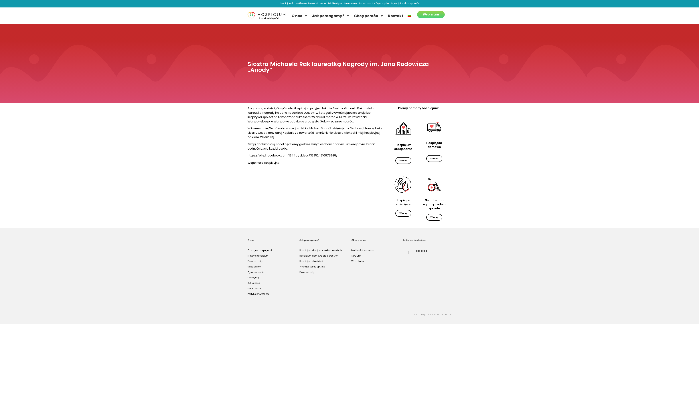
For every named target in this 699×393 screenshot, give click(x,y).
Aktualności (254, 283)
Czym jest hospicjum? (260, 250)
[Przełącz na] (409, 15)
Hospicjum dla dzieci (311, 261)
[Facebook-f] (408, 252)
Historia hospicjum (258, 255)
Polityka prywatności (259, 293)
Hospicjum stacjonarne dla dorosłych (320, 250)
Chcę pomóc (366, 15)
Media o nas (254, 288)
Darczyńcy (253, 277)
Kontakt (395, 15)
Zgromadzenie (256, 272)
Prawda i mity (255, 261)
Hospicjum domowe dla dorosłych (318, 255)
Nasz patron (254, 266)
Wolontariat (357, 261)
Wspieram (431, 14)
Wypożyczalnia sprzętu (312, 266)
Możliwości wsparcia (362, 250)
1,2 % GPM (356, 255)
